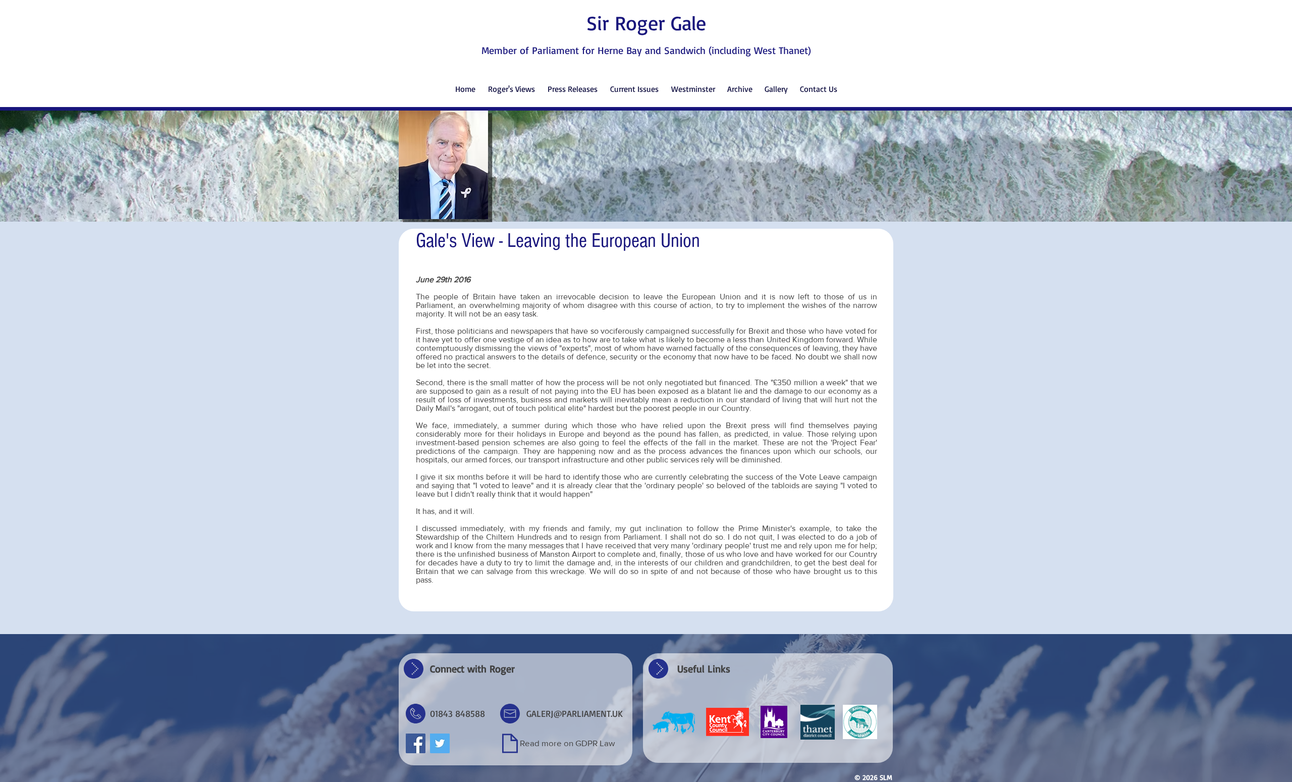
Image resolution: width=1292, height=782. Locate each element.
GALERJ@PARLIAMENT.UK (574, 713)
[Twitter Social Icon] (440, 743)
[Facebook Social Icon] (415, 743)
